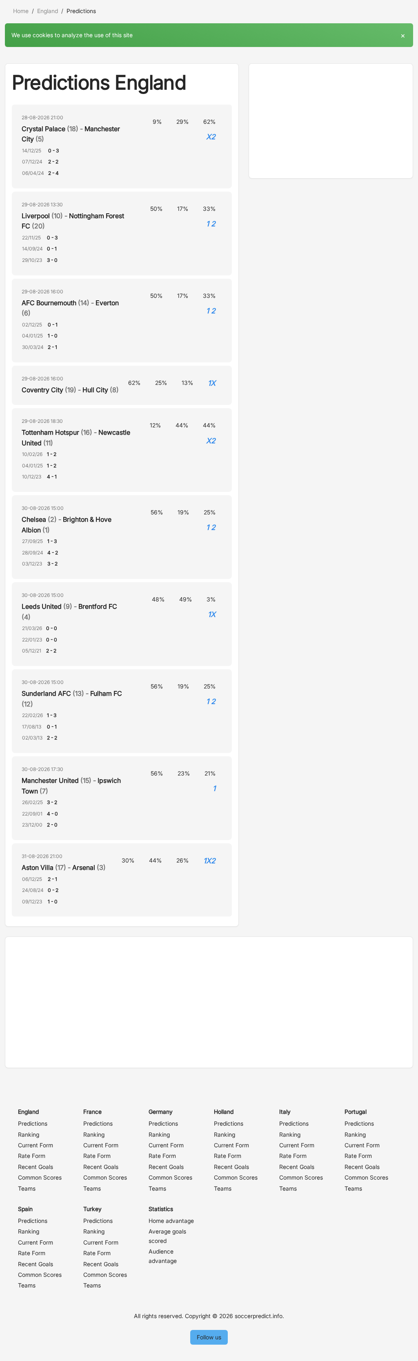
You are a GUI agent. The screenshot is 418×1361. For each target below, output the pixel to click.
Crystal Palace (43, 129)
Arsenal (83, 867)
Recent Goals (35, 1166)
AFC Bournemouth (49, 303)
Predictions (32, 1123)
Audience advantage (163, 1256)
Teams (27, 1188)
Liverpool (36, 216)
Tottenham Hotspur (50, 432)
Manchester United (50, 780)
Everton (107, 303)
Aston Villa (37, 867)
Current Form (35, 1145)
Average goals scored (167, 1236)
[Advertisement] (331, 121)
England (47, 10)
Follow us (209, 1337)
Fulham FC (106, 693)
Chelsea (34, 519)
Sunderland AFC (46, 693)
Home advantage (171, 1220)
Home (21, 10)
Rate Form (31, 1155)
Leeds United (42, 606)
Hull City (95, 390)
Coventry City (42, 390)
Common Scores (40, 1177)
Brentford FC (97, 606)
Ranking (28, 1134)
